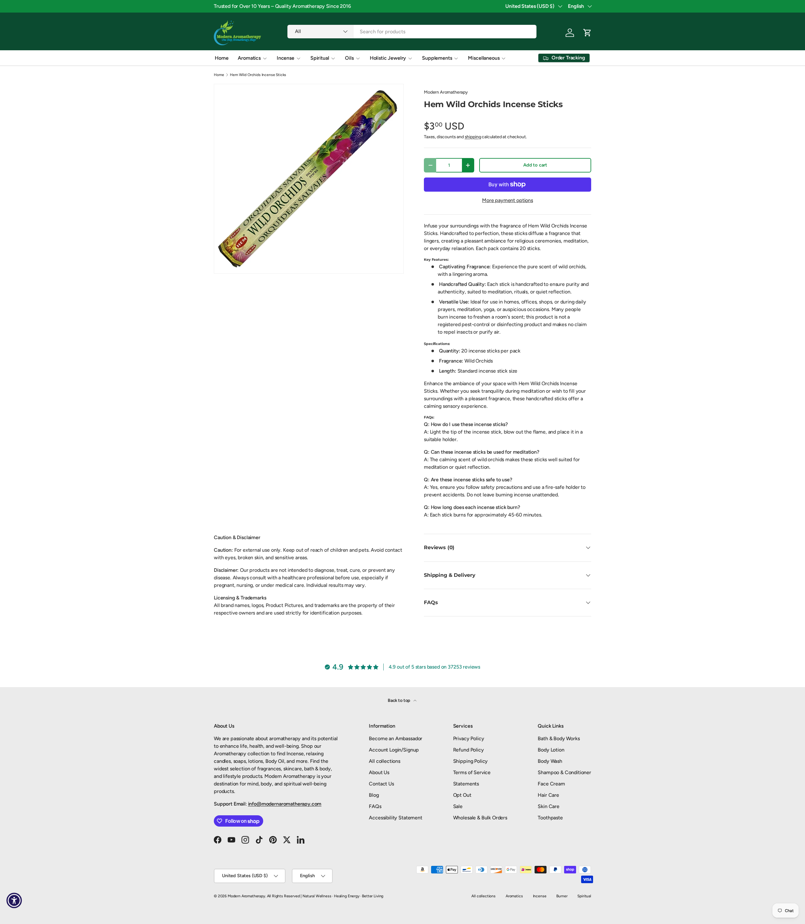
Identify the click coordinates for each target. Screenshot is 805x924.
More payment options (507, 200)
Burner (561, 896)
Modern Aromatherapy (446, 92)
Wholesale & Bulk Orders (480, 818)
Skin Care (548, 806)
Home (221, 58)
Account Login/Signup (394, 750)
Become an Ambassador (395, 738)
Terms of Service (472, 772)
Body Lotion (551, 750)
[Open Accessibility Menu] (14, 900)
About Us (379, 772)
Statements (466, 784)
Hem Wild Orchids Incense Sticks (258, 75)
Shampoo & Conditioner (564, 772)
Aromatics (249, 58)
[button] (587, 33)
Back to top (399, 700)
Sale (458, 806)
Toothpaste (550, 818)
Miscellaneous (483, 58)
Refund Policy (468, 750)
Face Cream (551, 784)
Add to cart (535, 165)
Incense (285, 58)
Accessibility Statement (395, 818)
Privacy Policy (468, 738)
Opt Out (462, 795)
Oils (349, 58)
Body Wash (550, 761)
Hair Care (548, 795)
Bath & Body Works (559, 738)
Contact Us (381, 784)
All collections (384, 761)
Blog (374, 795)
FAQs (375, 806)
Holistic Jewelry (388, 58)
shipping (473, 136)
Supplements (437, 58)
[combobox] (411, 31)
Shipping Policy (470, 761)
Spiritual (319, 58)
